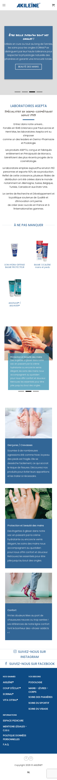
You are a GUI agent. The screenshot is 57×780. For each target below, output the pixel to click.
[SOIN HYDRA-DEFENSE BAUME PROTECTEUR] (14, 249)
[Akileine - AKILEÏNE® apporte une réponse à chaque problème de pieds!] (29, 5)
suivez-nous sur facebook (32, 663)
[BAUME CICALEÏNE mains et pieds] (42, 249)
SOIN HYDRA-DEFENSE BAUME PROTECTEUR (14, 266)
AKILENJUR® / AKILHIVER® (15, 304)
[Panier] (53, 5)
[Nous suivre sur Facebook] (26, 758)
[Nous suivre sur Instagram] (31, 758)
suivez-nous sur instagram (32, 654)
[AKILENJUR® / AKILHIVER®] (14, 287)
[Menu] (4, 5)
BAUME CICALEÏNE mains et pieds (42, 266)
